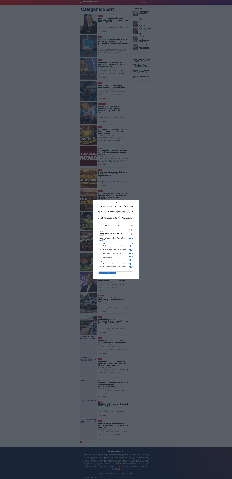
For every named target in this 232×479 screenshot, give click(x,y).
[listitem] (116, 223)
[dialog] (116, 239)
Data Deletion (109, 276)
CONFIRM (107, 272)
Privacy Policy (122, 276)
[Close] (137, 202)
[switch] (131, 225)
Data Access (116, 276)
